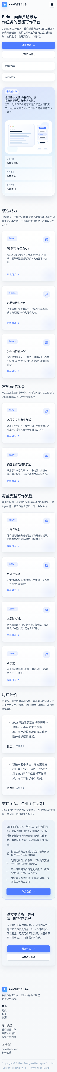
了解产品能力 (28, 54)
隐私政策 (45, 1068)
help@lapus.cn (10, 1049)
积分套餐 (6, 1053)
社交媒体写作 (9, 1030)
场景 (4, 1014)
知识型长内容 (9, 1037)
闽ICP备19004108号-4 (14, 1068)
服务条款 (34, 1068)
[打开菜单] (52, 5)
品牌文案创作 (9, 1033)
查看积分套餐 (28, 957)
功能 (4, 1010)
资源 (4, 1017)
